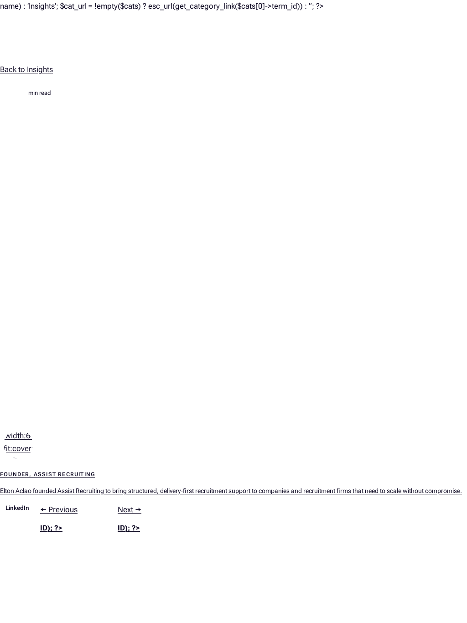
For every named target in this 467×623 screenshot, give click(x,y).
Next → (129, 518)
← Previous (59, 518)
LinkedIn (17, 507)
